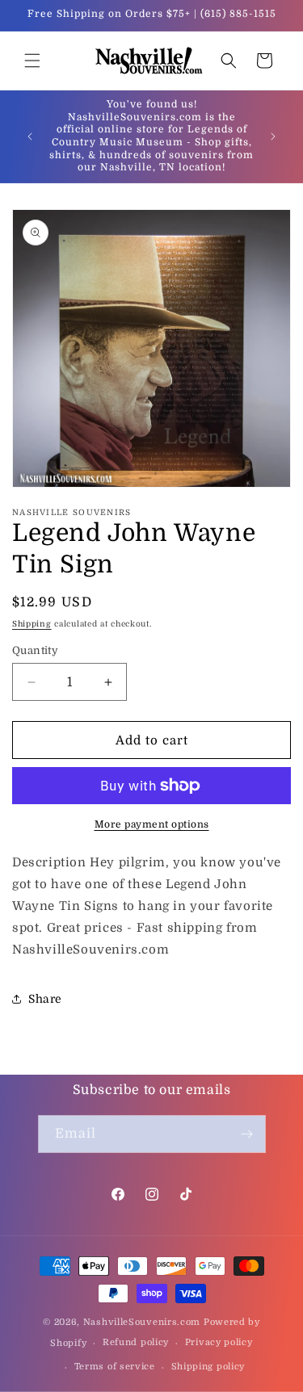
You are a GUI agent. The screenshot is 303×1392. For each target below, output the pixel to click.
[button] (32, 60)
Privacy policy (219, 1342)
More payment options (152, 824)
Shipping (32, 623)
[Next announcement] (273, 136)
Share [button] (45, 998)
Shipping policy (208, 1366)
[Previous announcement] (30, 136)
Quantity (35, 650)
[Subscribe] (247, 1134)
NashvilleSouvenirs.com (141, 1322)
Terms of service (114, 1366)
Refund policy (136, 1342)
